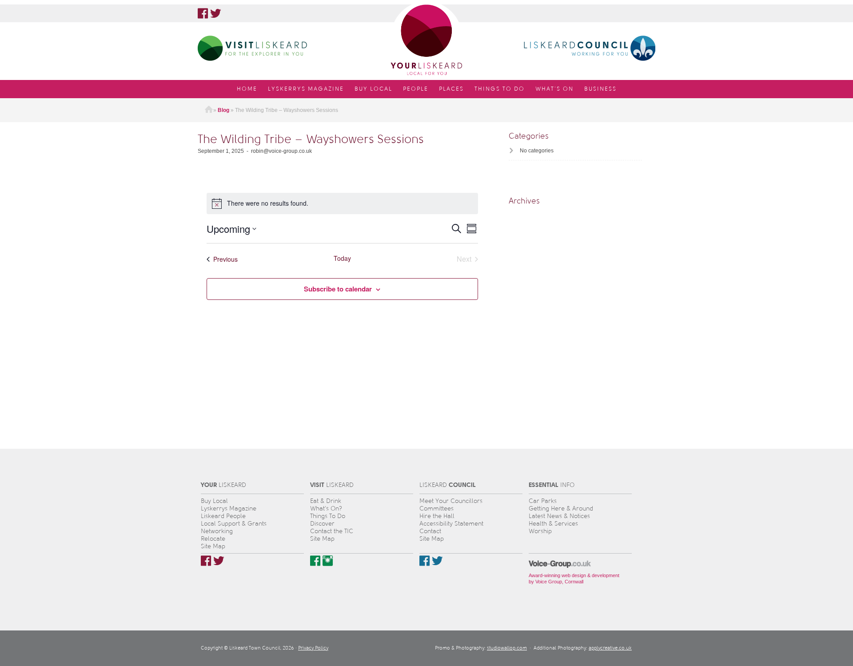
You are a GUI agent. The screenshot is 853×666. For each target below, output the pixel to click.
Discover (322, 523)
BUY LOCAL (373, 89)
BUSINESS (600, 89)
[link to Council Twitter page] (437, 561)
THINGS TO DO (499, 89)
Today (342, 258)
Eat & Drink (325, 501)
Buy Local (214, 501)
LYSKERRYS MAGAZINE (306, 89)
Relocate (213, 538)
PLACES (451, 89)
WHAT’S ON (554, 89)
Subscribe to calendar (338, 289)
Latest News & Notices (559, 516)
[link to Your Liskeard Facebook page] (203, 13)
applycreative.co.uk (610, 648)
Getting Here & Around (561, 508)
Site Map (213, 546)
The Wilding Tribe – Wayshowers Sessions (311, 138)
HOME (247, 89)
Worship (540, 531)
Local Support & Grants (234, 523)
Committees (436, 508)
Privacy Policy (313, 648)
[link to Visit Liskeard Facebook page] (315, 561)
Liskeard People (223, 516)
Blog (223, 110)
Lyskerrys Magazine (228, 508)
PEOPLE (415, 89)
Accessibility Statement (451, 523)
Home (208, 110)
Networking (217, 531)
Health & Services (553, 523)
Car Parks (543, 501)
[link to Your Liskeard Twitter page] (215, 13)
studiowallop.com (507, 648)
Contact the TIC (331, 531)
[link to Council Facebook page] (424, 561)
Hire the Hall (436, 516)
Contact (430, 531)
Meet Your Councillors (450, 501)
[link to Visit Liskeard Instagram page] (328, 561)
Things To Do (327, 516)
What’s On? (326, 508)
